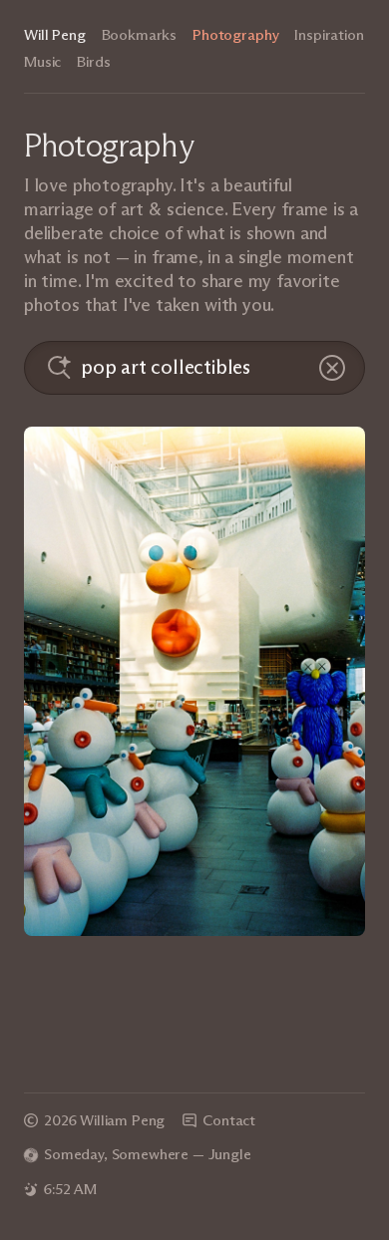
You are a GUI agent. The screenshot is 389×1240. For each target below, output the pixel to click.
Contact (228, 1120)
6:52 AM (70, 1189)
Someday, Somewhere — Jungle (147, 1154)
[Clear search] (332, 368)
